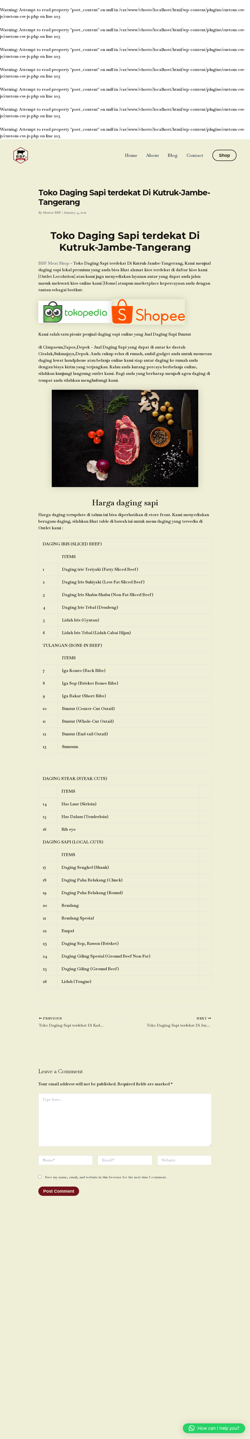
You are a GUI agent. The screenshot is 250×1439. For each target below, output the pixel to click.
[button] (224, 155)
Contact (195, 155)
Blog (173, 155)
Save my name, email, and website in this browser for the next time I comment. (106, 1177)
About (152, 155)
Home (131, 155)
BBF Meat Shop (53, 263)
